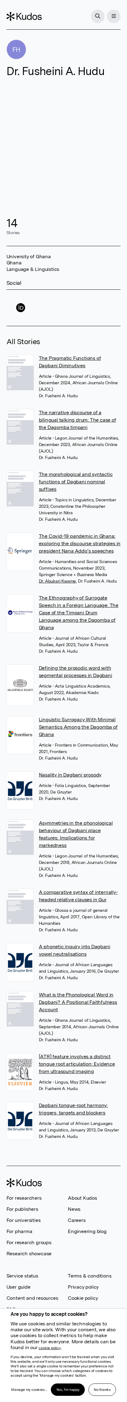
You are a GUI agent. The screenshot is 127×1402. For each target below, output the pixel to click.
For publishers (22, 1209)
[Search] (97, 16)
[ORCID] (20, 308)
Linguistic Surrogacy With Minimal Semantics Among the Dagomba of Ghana (78, 727)
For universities (23, 1220)
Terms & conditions (89, 1276)
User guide (18, 1287)
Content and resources (32, 1298)
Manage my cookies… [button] (29, 1389)
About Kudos (82, 1198)
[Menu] (114, 16)
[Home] (24, 16)
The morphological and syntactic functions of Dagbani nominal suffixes (76, 481)
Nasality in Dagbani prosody (70, 775)
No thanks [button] (102, 1389)
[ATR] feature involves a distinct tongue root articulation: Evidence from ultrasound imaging (77, 1064)
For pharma (19, 1231)
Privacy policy (83, 1287)
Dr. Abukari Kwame (57, 581)
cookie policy (49, 1348)
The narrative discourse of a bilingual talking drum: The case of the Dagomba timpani (77, 420)
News (74, 1209)
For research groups (28, 1242)
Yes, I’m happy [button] (68, 1389)
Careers (77, 1220)
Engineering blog (87, 1231)
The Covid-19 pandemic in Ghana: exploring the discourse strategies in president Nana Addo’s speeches (80, 543)
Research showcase (29, 1254)
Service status (22, 1276)
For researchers (24, 1198)
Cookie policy (83, 1298)
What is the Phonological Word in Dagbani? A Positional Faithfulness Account (78, 1002)
